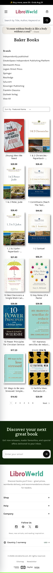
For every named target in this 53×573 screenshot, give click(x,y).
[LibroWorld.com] (26, 473)
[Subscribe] (46, 454)
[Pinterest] (23, 526)
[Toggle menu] (6, 11)
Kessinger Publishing (13, 86)
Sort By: (8, 109)
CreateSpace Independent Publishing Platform (26, 60)
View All (7, 98)
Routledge (8, 77)
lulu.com (7, 81)
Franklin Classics (11, 90)
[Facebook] (36, 526)
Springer (7, 73)
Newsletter (32, 561)
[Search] (47, 20)
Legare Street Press (12, 69)
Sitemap (20, 561)
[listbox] (22, 109)
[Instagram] (16, 526)
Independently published (15, 56)
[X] (30, 526)
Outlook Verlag (10, 94)
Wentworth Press (11, 65)
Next (45, 403)
